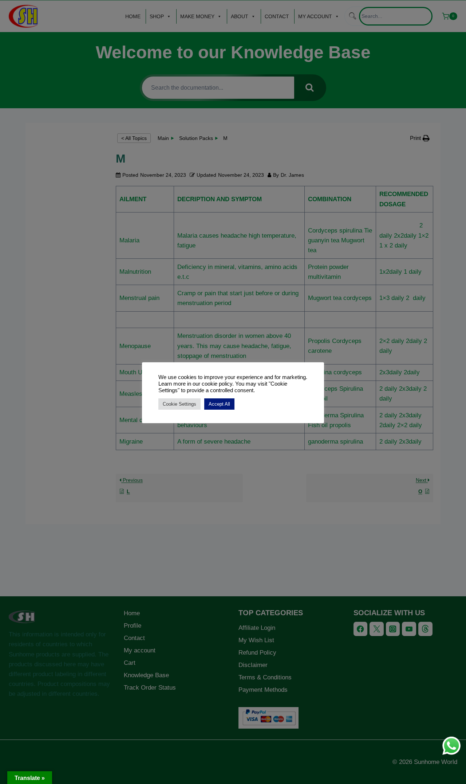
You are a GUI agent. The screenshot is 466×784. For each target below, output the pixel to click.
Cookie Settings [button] (179, 404)
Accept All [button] (219, 404)
